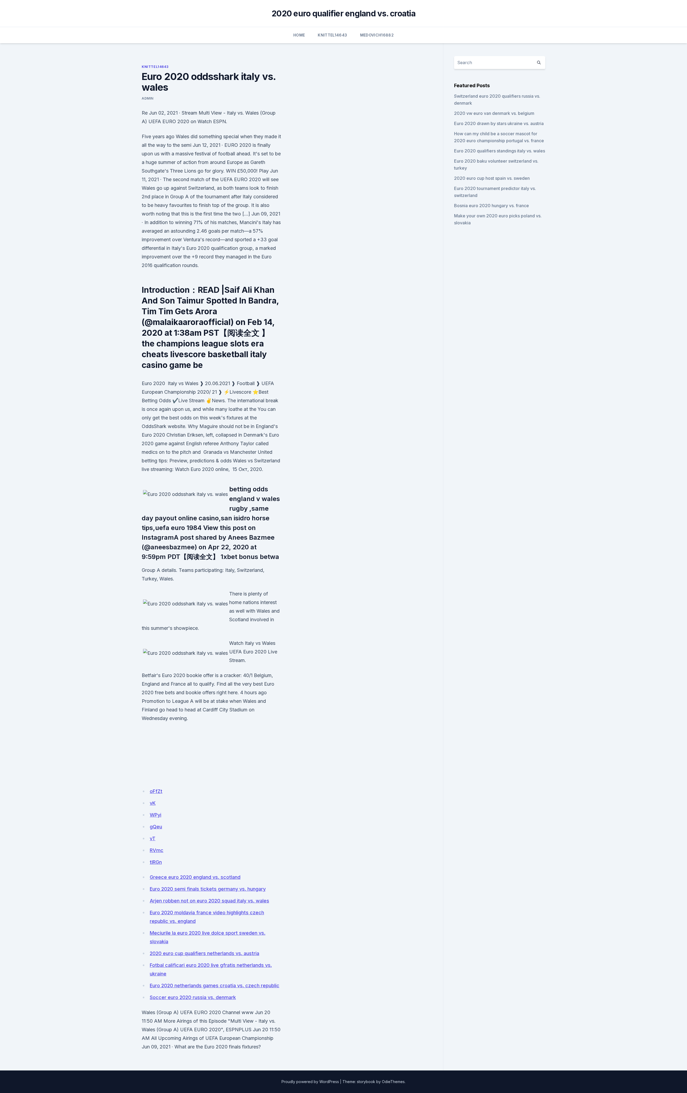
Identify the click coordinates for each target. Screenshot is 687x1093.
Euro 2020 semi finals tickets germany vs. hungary (208, 889)
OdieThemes (393, 1081)
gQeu (156, 826)
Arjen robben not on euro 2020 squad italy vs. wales (209, 901)
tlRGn (156, 862)
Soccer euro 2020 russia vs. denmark (193, 997)
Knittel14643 (332, 35)
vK (153, 803)
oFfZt (156, 791)
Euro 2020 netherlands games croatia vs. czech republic (214, 985)
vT (152, 838)
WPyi (155, 815)
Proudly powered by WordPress (310, 1081)
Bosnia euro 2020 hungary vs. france (491, 205)
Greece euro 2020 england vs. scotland (195, 877)
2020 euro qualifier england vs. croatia (343, 13)
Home (299, 35)
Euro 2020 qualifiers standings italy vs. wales (499, 150)
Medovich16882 (377, 35)
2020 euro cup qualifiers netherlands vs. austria (204, 953)
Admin (148, 98)
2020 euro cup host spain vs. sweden (492, 178)
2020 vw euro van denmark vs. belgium (494, 113)
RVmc (156, 850)
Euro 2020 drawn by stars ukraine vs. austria (499, 123)
